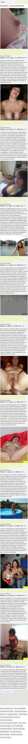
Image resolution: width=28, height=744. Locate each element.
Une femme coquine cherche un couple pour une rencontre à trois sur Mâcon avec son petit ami (12, 52)
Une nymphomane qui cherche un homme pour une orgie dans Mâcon (13, 591)
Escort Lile (3, 714)
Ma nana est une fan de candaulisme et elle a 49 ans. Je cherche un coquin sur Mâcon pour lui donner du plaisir (14, 319)
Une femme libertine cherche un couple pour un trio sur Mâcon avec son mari (13, 200)
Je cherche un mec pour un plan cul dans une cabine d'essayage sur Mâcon (13, 124)
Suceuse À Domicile (15, 731)
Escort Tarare (22, 723)
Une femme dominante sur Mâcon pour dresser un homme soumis (12, 662)
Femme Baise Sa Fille (6, 728)
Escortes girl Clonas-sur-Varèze (8, 723)
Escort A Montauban (17, 726)
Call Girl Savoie (23, 714)
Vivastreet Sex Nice (12, 714)
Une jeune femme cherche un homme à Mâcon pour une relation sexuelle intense (13, 259)
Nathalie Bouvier (4, 731)
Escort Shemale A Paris (6, 708)
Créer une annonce (21, 2)
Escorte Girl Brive (5, 734)
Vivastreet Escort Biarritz (7, 711)
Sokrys (2, 2)
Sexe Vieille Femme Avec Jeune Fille (10, 717)
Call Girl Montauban (5, 726)
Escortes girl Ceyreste (21, 711)
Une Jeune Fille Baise (20, 708)
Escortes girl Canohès (6, 720)
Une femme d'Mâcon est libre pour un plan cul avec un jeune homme (13, 397)
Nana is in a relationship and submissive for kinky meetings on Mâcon (12, 466)
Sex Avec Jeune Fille (16, 734)
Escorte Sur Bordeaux (19, 728)
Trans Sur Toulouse (5, 737)
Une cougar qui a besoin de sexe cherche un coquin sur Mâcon (12, 521)
